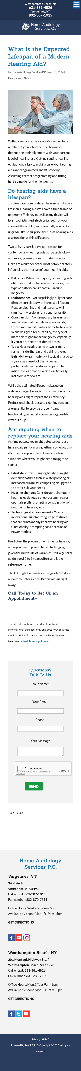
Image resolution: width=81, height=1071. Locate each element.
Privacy (36, 1039)
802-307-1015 (40, 15)
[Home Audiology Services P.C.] (40, 29)
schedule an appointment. (36, 641)
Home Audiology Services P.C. (28, 72)
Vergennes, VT (40, 11)
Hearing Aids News (19, 77)
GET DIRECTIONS (21, 922)
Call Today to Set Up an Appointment (33, 596)
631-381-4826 (40, 7)
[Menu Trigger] (76, 4)
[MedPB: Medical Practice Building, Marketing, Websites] (25, 1045)
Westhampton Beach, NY (40, 3)
